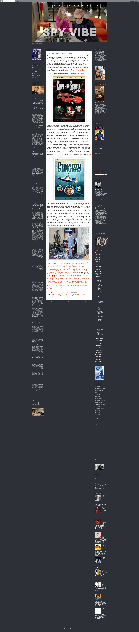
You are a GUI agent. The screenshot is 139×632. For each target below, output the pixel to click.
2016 (97, 269)
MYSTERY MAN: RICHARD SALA (99, 326)
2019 (97, 264)
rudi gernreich (34, 339)
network (41, 293)
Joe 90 (96, 418)
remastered (34, 327)
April (98, 347)
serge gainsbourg (39, 344)
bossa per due (39, 135)
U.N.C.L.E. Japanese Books (57, 285)
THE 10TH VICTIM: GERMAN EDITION (104, 584)
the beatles (34, 371)
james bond (36, 228)
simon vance (40, 348)
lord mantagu (39, 258)
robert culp (37, 332)
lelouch (40, 253)
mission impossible (36, 283)
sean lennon (40, 341)
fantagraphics (35, 191)
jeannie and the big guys (39, 233)
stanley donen (38, 358)
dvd (74, 294)
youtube (36, 403)
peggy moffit (40, 309)
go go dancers (35, 211)
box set (59, 294)
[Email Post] (67, 292)
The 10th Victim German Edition (72, 285)
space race (34, 352)
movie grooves (39, 289)
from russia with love (37, 201)
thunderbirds (82, 296)
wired (38, 400)
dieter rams (39, 174)
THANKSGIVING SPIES (99, 285)
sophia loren (34, 350)
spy (42, 355)
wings (33, 400)
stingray (69, 296)
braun (35, 136)
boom (36, 134)
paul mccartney (39, 308)
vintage (38, 391)
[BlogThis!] (72, 292)
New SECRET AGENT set (65, 262)
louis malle (36, 260)
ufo (41, 384)
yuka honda (40, 403)
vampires (40, 386)
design (41, 172)
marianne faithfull (35, 268)
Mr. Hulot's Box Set (58, 276)
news (84, 294)
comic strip (37, 154)
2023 (97, 257)
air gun (33, 115)
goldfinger (36, 212)
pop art (38, 319)
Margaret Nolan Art (72, 268)
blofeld (40, 131)
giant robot (34, 209)
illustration (34, 221)
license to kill (40, 255)
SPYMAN (60, 275)
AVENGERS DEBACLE (99, 323)
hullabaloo (41, 218)
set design (49, 296)
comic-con (41, 154)
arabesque (34, 120)
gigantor (38, 209)
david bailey (34, 165)
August (98, 340)
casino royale (39, 144)
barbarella (41, 125)
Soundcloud (34, 71)
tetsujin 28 (40, 368)
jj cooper (33, 237)
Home (69, 302)
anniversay (41, 118)
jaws (42, 231)
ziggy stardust (37, 404)
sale (39, 339)
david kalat (34, 167)
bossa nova (34, 135)
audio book (38, 122)
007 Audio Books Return (57, 269)
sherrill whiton (35, 347)
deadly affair (36, 169)
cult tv (71, 294)
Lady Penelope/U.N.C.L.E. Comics (60, 72)
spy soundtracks (40, 356)
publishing (34, 323)
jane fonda (34, 230)
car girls (33, 143)
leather (36, 253)
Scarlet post (53, 156)
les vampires (41, 254)
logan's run (34, 258)
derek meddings (35, 172)
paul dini (33, 308)
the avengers (40, 369)
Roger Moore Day (69, 265)
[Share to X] (73, 292)
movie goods (34, 289)
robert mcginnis (35, 333)
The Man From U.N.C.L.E (100, 451)
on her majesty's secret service (37, 299)
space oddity (40, 351)
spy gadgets (34, 356)
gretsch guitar (35, 213)
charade (35, 146)
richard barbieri (37, 328)
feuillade (41, 193)
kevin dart (38, 248)
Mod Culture (97, 430)
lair (41, 251)
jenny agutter (34, 234)
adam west (34, 113)
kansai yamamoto (35, 246)
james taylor (37, 229)
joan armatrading (38, 237)
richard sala (40, 330)
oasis (39, 297)
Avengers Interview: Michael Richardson (69, 270)
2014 (97, 273)
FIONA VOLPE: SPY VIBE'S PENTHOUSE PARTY (104, 597)
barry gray (34, 126)
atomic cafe (41, 121)
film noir (33, 195)
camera (35, 142)
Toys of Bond (97, 457)
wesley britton (35, 395)
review (33, 328)
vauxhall (39, 387)
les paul (37, 254)
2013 (97, 354)
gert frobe (34, 208)
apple (42, 119)
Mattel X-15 (54, 278)
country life (34, 157)
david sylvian (38, 167)
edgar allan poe (38, 183)
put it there (39, 323)
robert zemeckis (38, 334)
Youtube (33, 73)
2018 (97, 266)
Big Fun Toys (68, 282)
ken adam (37, 247)
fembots (35, 193)
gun (39, 213)
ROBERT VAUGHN (99, 292)
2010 (97, 359)
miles (40, 281)
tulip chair (38, 383)
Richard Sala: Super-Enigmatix (57, 282)
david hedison (34, 166)
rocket (42, 334)
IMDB (33, 69)
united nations (34, 385)
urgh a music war (40, 385)
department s (40, 171)
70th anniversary (40, 102)
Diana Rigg (34, 104)
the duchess (34, 372)
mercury (41, 275)
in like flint (39, 221)
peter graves (39, 313)
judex (33, 243)
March (98, 348)
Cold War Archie (58, 284)
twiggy (33, 384)
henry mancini (40, 215)
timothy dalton (38, 382)
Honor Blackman (36, 106)
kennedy (33, 248)
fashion (38, 192)
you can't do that (35, 402)
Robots (76, 273)
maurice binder (38, 273)
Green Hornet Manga (62, 268)
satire (38, 340)
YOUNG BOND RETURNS (100, 333)
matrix (42, 271)
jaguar (42, 226)
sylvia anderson (75, 296)
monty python (40, 286)
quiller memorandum (36, 324)
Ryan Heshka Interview (70, 272)
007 (37, 100)
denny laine (34, 171)
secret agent (35, 343)
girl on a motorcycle (39, 210)
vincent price (34, 391)
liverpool (41, 257)
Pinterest (98, 118)
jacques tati (37, 226)
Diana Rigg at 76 (81, 275)
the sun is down (39, 376)
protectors (41, 322)
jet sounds (36, 236)
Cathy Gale (34, 103)
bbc (42, 127)
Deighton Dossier (98, 398)
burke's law (37, 140)
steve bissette (37, 359)
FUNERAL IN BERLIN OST (99, 298)
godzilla (39, 211)
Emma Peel (40, 104)
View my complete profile (100, 233)
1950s (41, 100)
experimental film (39, 190)
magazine (37, 262)
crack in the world (35, 158)
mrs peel (36, 290)
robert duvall (41, 332)
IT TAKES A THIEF (99, 279)
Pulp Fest (97, 432)
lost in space (40, 259)
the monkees (38, 373)
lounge (39, 260)
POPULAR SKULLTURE (100, 295)
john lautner (39, 239)
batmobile (37, 127)
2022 (97, 259)
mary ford (37, 270)
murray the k (41, 290)
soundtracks (40, 350)
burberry (33, 140)
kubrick (42, 250)
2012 (97, 356)
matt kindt (39, 272)
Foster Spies (54, 268)
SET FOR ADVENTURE (99, 148)
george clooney (35, 204)
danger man (40, 160)
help (36, 215)
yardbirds (41, 400)
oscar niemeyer (40, 300)
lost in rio (36, 259)
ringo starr (40, 331)
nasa (42, 292)
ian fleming (40, 219)
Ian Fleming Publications (99, 408)
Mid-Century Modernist (99, 428)
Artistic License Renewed (100, 388)
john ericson (41, 238)
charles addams (40, 146)
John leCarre (97, 420)
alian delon (39, 116)
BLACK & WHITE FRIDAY (99, 281)
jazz (33, 232)
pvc (42, 323)
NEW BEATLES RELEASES (104, 609)
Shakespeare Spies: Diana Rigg (75, 278)
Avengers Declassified (99, 390)
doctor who (40, 175)
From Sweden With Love (100, 404)
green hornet (40, 212)
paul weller (34, 309)
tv (41, 383)
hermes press (35, 216)
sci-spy (87, 294)
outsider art (37, 303)
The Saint (97, 455)
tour (42, 382)
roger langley (34, 335)
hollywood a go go (36, 217)
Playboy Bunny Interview (68, 284)
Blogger (77, 628)
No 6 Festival (80, 268)
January (99, 352)
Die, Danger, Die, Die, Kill (100, 400)
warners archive (35, 394)
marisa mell (39, 269)
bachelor (33, 124)
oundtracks (34, 302)
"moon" (33, 100)
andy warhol (40, 117)
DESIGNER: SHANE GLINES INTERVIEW (104, 521)
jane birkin (41, 229)
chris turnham (40, 147)
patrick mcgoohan (39, 306)
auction (33, 122)
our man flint (38, 302)
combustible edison (36, 153)
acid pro (41, 112)
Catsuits (64, 287)
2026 (97, 252)
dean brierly (41, 169)
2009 (97, 361)
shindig (42, 347)
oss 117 (34, 301)
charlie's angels (35, 147)
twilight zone (37, 384)
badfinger (38, 124)
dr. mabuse (38, 179)
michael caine (35, 277)
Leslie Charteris (98, 424)
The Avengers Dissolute (99, 447)
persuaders (41, 311)
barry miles (40, 126)
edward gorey (37, 184)
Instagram (34, 77)
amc (37, 117)
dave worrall (40, 164)
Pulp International (98, 434)
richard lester (35, 330)
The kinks (38, 111)
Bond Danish (54, 265)
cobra (38, 150)
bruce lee (38, 138)
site (90, 72)
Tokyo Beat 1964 (55, 263)
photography (35, 316)
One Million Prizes (76, 269)
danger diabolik (35, 160)
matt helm (34, 272)
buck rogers (41, 139)
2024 (97, 255)
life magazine (34, 256)
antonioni (34, 119)
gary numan (38, 202)
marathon (36, 267)
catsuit (39, 145)
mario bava (41, 268)
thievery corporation (39, 379)
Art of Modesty (75, 262)
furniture (33, 202)
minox (36, 282)
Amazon (80, 153)
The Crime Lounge (98, 449)
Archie (65, 273)
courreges (39, 157)
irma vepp (39, 223)
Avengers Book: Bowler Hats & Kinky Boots (62, 281)
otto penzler (40, 301)
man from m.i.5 (38, 264)
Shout (79, 134)
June (98, 343)
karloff (40, 246)
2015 (97, 271)
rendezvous (41, 327)
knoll (42, 249)
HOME (96, 146)
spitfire (40, 355)
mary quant (34, 271)
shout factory (56, 296)
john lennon (38, 240)
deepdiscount (41, 170)
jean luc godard (38, 232)
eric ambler (40, 189)
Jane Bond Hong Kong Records (57, 272)
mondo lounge (38, 285)
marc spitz (41, 267)
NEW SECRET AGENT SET (100, 308)
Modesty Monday (70, 263)
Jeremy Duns (97, 416)
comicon (33, 155)
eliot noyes (41, 187)
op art (36, 300)
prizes (38, 322)
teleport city (34, 367)
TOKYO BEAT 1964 (100, 330)
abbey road (37, 112)
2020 (97, 262)
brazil (38, 136)
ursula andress (35, 386)
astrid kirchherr (35, 121)
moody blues (35, 287)
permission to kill (35, 311)
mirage (42, 282)
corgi (42, 155)
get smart (41, 208)
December (99, 274)
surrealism (34, 364)
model (37, 284)
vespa (36, 388)
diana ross (34, 174)
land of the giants (38, 252)
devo (42, 173)
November (99, 276)
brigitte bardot (34, 137)
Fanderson (77, 72)
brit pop (39, 137)
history (42, 216)
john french (34, 239)
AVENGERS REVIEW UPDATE (99, 319)
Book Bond (97, 392)
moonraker (41, 287)
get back (37, 208)
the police (38, 374)
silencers (33, 348)
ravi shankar (37, 325)
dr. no (42, 179)
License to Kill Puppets (70, 70)
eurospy (33, 190)
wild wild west (37, 397)
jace (40, 225)
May (98, 345)
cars (37, 143)
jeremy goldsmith (35, 235)
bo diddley (39, 133)
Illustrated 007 (97, 410)
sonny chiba (41, 349)
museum (34, 291)
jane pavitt (39, 230)
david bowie (40, 165)
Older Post (88, 302)
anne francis (35, 118)
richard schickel (35, 331)
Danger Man (97, 396)
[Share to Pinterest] (76, 292)
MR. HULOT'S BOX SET (103, 533)
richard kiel (41, 329)
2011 (97, 357)
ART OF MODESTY (100, 316)
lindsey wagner (35, 257)
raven (33, 325)
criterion (41, 159)
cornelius (34, 156)
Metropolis (37, 108)
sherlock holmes (39, 346)
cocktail (41, 150)
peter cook (34, 313)
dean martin (35, 170)
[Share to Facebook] (75, 292)
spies (60, 296)
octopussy (35, 298)
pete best (34, 312)
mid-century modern (37, 279)
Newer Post (50, 302)
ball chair (37, 125)
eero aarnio (38, 185)
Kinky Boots (38, 107)
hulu (33, 219)
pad (36, 304)
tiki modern (34, 381)
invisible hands (37, 222)
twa (42, 383)
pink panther (35, 317)
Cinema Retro (40, 103)
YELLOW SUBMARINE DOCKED (104, 545)
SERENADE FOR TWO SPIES (100, 312)
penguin (33, 310)
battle (40, 127)
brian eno (41, 136)
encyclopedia (39, 188)
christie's (33, 148)
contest (38, 155)
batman (33, 127)
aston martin (40, 120)
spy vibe (64, 296)
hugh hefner (36, 218)
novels (36, 297)
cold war (35, 152)
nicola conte (37, 296)
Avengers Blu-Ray (55, 270)
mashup (39, 271)
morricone (34, 288)
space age (34, 351)
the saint (39, 375)
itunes (38, 225)
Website (33, 67)
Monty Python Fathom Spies (65, 279)
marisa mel (34, 269)
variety (36, 387)
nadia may (41, 291)
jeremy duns (40, 234)
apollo (38, 119)
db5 (35, 168)
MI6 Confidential (98, 426)
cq (42, 157)
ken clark (41, 247)
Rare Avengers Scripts (69, 276)
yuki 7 (33, 404)
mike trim (37, 281)
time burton (39, 381)
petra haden (40, 315)
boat (42, 133)
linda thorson (40, 256)
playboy (36, 318)
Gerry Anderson (98, 406)
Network (82, 73)
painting (39, 304)
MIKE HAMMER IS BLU (99, 288)
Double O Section (98, 402)
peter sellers (38, 314)
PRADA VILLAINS (103, 508)
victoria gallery (38, 389)
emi (35, 188)
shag (39, 345)
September (99, 338)
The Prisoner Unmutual (99, 453)
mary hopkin (41, 270)
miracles (39, 282)
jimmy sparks (41, 236)
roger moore (40, 335)
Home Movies (76, 265)
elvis (33, 188)
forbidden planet (40, 196)
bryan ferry (36, 139)
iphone (35, 223)
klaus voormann (38, 249)
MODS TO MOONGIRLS (104, 496)
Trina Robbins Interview (55, 287)
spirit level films (35, 355)
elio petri (37, 187)
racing (42, 324)
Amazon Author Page (36, 75)
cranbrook (41, 158)
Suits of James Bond (99, 445)
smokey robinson (35, 349)
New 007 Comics (54, 266)
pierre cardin (40, 316)
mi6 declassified (40, 276)
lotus (33, 260)
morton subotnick (40, 288)
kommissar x (35, 250)
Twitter (104, 117)
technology (41, 366)
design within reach (36, 173)
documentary (34, 176)
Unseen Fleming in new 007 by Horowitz (68, 266)
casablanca (34, 144)
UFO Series (97, 459)
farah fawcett (34, 192)
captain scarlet (65, 294)
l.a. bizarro (38, 251)
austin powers (40, 123)
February (99, 350)
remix (38, 327)
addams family (40, 113)
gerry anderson (78, 294)
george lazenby (40, 205)
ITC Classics (97, 412)
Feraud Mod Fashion (79, 263)
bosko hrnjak (40, 134)
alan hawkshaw (38, 115)
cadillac (37, 141)
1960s (52, 294)
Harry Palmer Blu (67, 269)
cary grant (41, 143)
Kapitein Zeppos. (98, 422)
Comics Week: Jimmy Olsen (70, 275)
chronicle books (36, 149)
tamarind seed (35, 366)
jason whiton (39, 231)
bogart (33, 134)
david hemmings (40, 166)
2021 (97, 261)
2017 (97, 268)
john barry (36, 238)
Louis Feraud (61, 265)
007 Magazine (97, 386)
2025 (97, 254)
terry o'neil (35, 368)
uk (86, 296)
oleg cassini (40, 298)
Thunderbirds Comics (62, 278)
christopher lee (40, 148)
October (99, 336)
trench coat (34, 383)
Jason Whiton (99, 189)
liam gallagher (35, 255)
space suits (40, 352)
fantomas (41, 191)
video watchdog (39, 390)
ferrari (38, 193)
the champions (40, 371)
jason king (34, 231)
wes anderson (40, 394)
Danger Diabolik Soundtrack (78, 282)
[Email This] (70, 292)
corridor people (40, 156)
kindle (42, 248)
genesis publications (39, 203)
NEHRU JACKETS (103, 558)
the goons (40, 372)
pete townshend (40, 312)
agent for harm (40, 114)
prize (36, 322)
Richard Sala (97, 436)
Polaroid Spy (62, 263)
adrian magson (34, 114)
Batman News (54, 279)
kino (33, 249)
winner (36, 400)
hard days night (38, 214)
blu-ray (55, 294)
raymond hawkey (39, 326)
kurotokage (34, 251)
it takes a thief (38, 224)
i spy (35, 219)
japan (42, 230)
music (37, 291)
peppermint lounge (39, 310)
